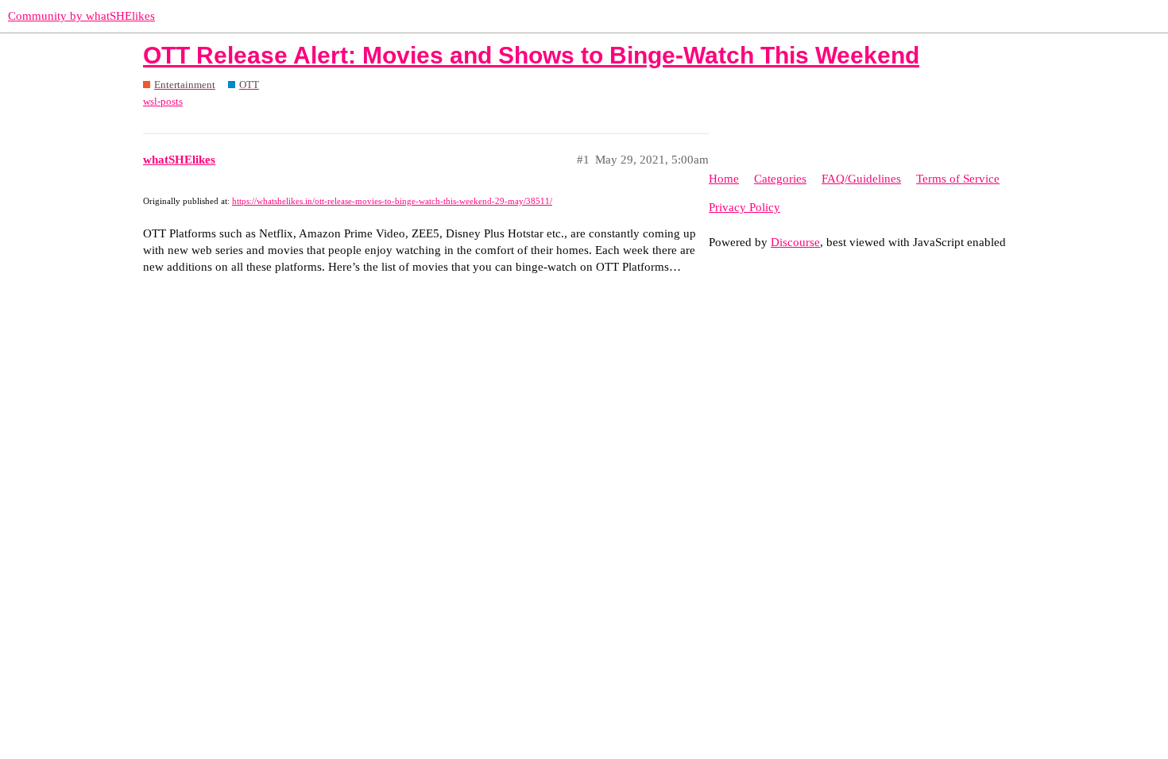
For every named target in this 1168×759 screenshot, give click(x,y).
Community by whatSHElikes (81, 16)
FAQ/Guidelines (861, 178)
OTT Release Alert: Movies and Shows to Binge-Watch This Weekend (531, 55)
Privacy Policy (744, 207)
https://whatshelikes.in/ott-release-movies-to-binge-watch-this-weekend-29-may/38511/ (392, 201)
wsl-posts (163, 101)
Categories (780, 178)
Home (724, 178)
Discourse (795, 242)
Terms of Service (958, 178)
